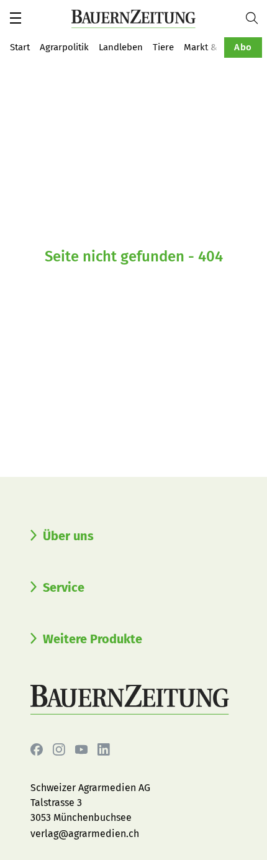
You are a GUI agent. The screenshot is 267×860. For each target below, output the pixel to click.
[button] (15, 18)
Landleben (121, 47)
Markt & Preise (215, 47)
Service (63, 587)
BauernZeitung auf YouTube (81, 749)
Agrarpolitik (64, 47)
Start (20, 47)
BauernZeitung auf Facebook (36, 749)
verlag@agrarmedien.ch (84, 834)
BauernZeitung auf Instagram (59, 749)
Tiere (163, 47)
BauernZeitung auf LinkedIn (103, 749)
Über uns (68, 536)
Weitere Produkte (92, 639)
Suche (256, 18)
